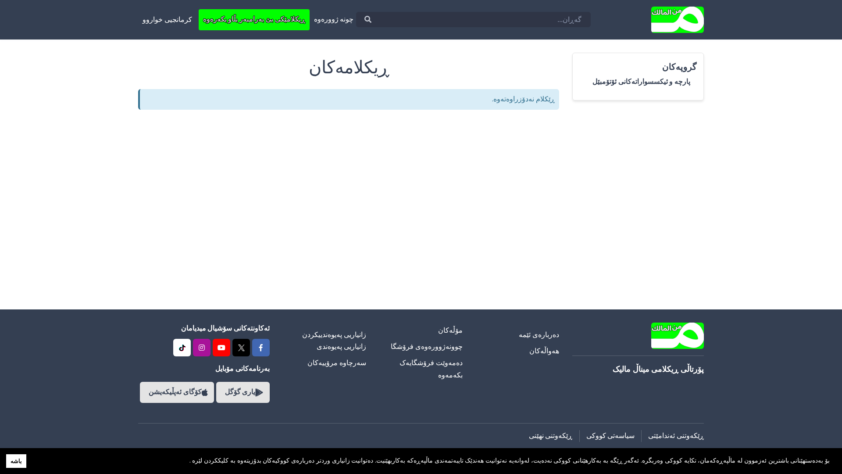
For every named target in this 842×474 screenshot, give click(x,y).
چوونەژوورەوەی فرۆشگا (427, 347)
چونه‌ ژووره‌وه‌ (334, 19)
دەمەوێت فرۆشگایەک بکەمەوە (431, 369)
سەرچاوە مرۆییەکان (336, 363)
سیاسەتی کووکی (610, 436)
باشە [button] (16, 461)
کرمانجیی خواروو (167, 20)
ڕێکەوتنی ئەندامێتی (676, 436)
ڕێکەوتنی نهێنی (551, 436)
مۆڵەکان (450, 330)
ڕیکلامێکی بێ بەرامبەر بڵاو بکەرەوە (254, 19)
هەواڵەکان (544, 351)
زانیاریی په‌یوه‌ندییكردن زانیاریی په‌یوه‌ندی (334, 341)
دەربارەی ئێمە (539, 335)
